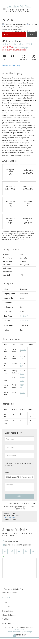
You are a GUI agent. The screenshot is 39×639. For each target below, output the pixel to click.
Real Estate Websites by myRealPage (19, 632)
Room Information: (11, 339)
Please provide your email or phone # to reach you (18, 464)
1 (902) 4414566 (9, 517)
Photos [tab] (12, 65)
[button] (5, 551)
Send (19, 496)
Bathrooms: (8, 403)
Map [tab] (18, 65)
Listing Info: (8, 283)
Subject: (8, 472)
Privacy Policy (19, 629)
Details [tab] (5, 65)
